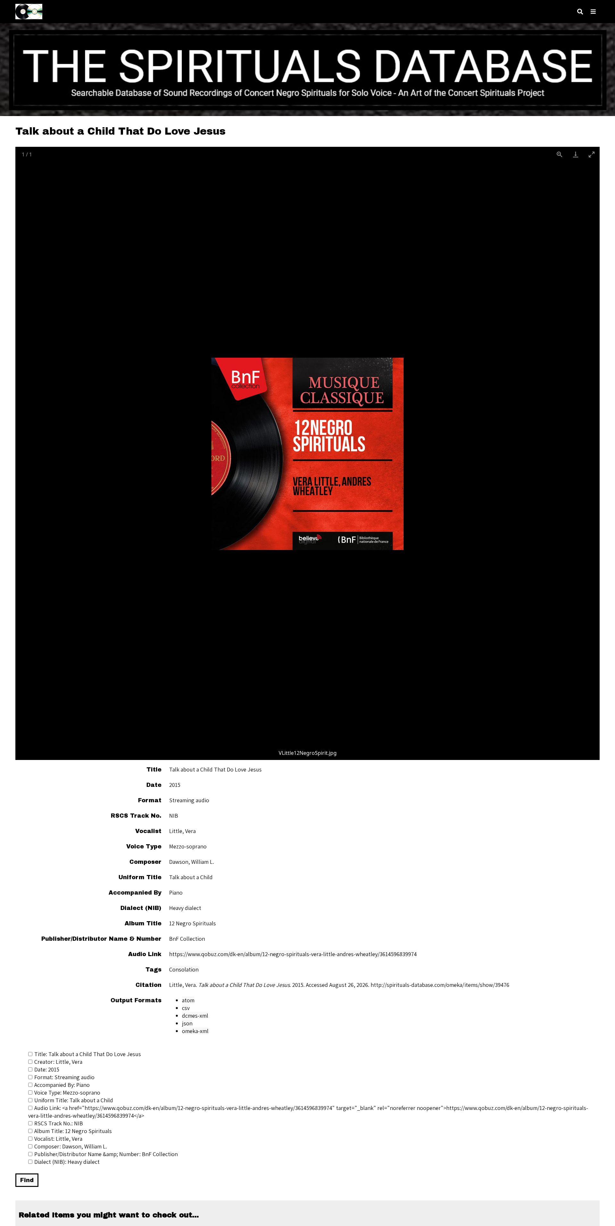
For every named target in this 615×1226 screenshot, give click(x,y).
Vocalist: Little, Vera (58, 1138)
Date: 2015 (46, 1069)
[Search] (580, 12)
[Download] (576, 154)
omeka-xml (195, 1031)
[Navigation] (593, 12)
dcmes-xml (195, 1015)
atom (188, 1000)
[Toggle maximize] (592, 154)
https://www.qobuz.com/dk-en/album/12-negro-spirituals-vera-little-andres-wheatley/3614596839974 (293, 954)
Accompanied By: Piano (62, 1084)
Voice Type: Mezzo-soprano (67, 1092)
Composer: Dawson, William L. (70, 1146)
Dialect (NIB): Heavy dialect (67, 1161)
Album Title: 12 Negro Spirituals (73, 1131)
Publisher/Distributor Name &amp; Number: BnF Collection (106, 1154)
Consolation (184, 969)
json (187, 1023)
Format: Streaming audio (64, 1077)
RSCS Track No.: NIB (58, 1123)
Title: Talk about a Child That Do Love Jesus (87, 1054)
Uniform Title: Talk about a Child (73, 1100)
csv (186, 1008)
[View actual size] (560, 154)
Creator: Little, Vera (58, 1061)
